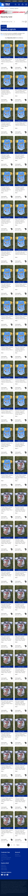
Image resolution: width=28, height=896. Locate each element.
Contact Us (3, 854)
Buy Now (17, 854)
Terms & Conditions (5, 859)
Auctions (6, 8)
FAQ (2, 860)
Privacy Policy (4, 855)
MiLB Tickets (4, 869)
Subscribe (14, 1)
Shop (25, 1)
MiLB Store (3, 866)
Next (18, 845)
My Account (18, 855)
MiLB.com (20, 1)
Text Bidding (7, 1)
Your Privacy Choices (6, 857)
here (2, 34)
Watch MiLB (4, 868)
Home (2, 8)
